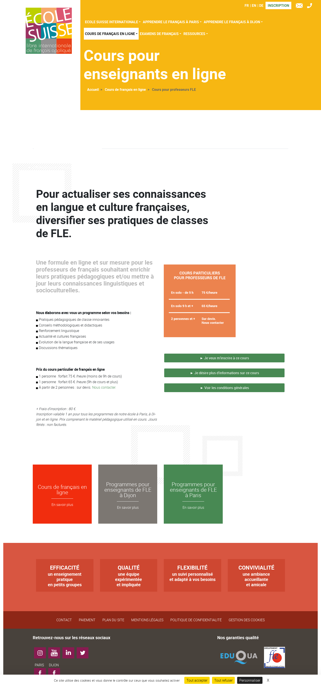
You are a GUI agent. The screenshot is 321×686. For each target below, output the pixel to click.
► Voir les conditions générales (224, 387)
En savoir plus (62, 504)
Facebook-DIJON (56, 675)
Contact (64, 620)
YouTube (56, 651)
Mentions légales (147, 620)
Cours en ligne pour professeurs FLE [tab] (68, 140)
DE (261, 5)
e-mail (300, 6)
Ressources (194, 33)
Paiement (87, 620)
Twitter (84, 651)
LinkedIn (70, 651)
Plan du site (113, 620)
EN (254, 5)
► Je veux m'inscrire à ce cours (224, 358)
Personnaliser (249, 680)
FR (247, 5)
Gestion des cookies (247, 620)
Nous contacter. (104, 387)
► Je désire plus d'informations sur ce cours (224, 372)
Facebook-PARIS (41, 675)
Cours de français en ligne (110, 33)
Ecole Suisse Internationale (111, 21)
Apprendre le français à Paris (171, 21)
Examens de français (159, 33)
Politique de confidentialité (196, 620)
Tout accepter (196, 680)
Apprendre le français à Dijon (232, 21)
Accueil (93, 89)
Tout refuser (223, 680)
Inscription (278, 5)
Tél (310, 6)
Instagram (41, 651)
